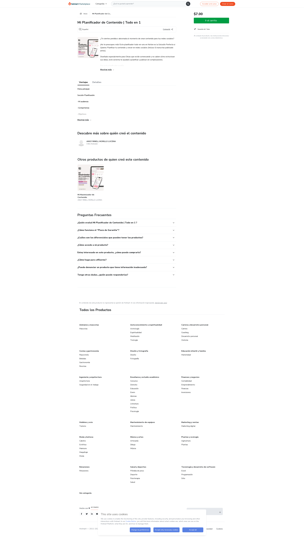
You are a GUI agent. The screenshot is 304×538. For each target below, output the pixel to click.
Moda (81, 456)
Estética (82, 444)
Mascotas (83, 328)
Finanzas (184, 388)
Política (133, 407)
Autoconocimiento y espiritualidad (146, 325)
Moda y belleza (86, 437)
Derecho (133, 384)
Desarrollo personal (189, 336)
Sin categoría (85, 493)
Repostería (84, 355)
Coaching (185, 332)
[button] (124, 222)
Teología (134, 340)
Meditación (134, 336)
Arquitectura (84, 381)
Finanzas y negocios (190, 377)
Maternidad (186, 355)
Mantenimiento (136, 426)
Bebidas (82, 358)
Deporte (133, 474)
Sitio (183, 478)
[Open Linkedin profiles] (92, 514)
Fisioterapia (135, 478)
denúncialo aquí (161, 303)
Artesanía (134, 441)
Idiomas (133, 396)
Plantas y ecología (189, 437)
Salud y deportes (138, 467)
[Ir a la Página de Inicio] (80, 4)
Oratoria (184, 340)
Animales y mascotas (89, 325)
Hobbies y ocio (86, 422)
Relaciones (84, 467)
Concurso (134, 381)
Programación (187, 474)
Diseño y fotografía (139, 351)
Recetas (82, 366)
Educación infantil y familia (193, 351)
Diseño (133, 355)
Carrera (184, 328)
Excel (183, 470)
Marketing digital (188, 426)
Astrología (134, 328)
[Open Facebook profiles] (81, 514)
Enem (132, 392)
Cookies (219, 529)
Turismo (82, 426)
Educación (134, 388)
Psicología (134, 411)
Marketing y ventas (190, 422)
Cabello (82, 441)
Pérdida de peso (137, 470)
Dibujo (132, 444)
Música (133, 448)
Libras (132, 400)
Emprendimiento (188, 384)
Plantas (184, 444)
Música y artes (136, 437)
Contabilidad (186, 381)
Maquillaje (83, 452)
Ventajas (83, 82)
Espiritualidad (136, 332)
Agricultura (185, 441)
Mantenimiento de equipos (142, 422)
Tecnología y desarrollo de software (198, 467)
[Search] (188, 4)
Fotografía (134, 358)
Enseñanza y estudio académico (144, 377)
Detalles (96, 82)
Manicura (83, 448)
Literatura (134, 403)
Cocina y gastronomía (89, 351)
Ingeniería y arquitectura (90, 377)
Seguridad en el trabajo (89, 384)
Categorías (99, 3)
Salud (132, 482)
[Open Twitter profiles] (87, 514)
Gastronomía (84, 362)
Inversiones (186, 392)
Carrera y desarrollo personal (194, 325)
